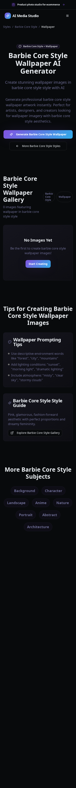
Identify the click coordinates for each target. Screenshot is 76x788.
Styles (7, 27)
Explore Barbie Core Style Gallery (38, 433)
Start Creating (38, 264)
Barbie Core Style (26, 27)
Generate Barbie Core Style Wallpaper (41, 134)
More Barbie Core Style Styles (41, 146)
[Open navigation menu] (67, 15)
